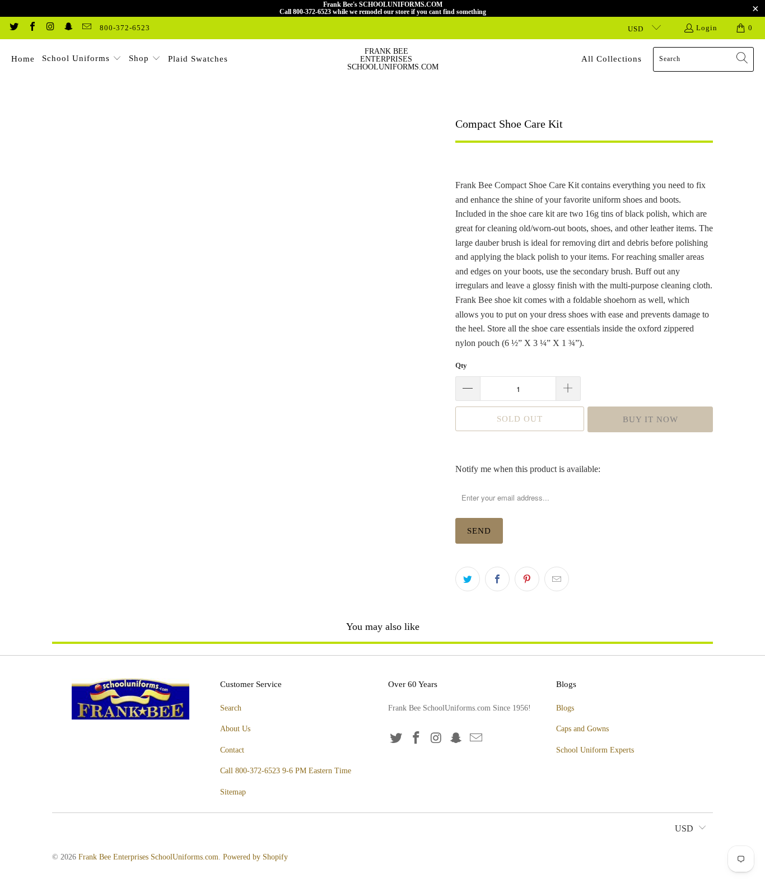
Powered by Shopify (255, 857)
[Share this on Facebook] (497, 579)
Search (230, 708)
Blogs (565, 708)
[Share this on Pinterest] (527, 579)
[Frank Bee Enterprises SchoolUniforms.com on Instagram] (50, 28)
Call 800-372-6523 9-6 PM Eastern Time (285, 771)
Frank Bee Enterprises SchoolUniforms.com (148, 857)
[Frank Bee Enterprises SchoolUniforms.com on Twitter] (13, 28)
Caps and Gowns (582, 729)
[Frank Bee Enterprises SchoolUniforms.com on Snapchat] (68, 28)
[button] (82, 59)
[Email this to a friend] (556, 579)
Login (706, 28)
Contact (232, 750)
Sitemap (233, 792)
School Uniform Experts (595, 750)
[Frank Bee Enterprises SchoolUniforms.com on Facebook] (31, 28)
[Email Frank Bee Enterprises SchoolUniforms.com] (86, 28)
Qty (461, 365)
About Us (235, 729)
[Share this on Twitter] (467, 579)
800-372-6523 (125, 28)
